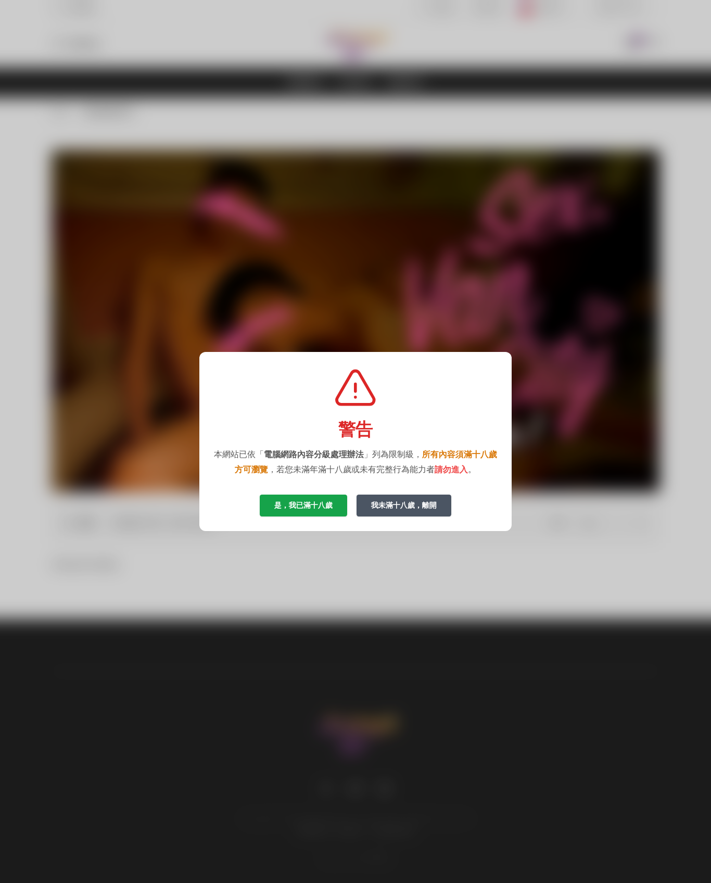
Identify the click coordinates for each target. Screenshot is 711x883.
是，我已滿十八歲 (303, 505)
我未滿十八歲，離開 (404, 505)
